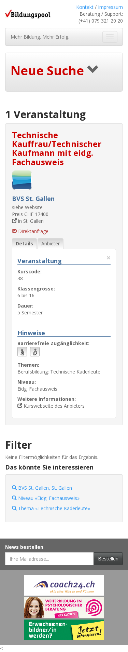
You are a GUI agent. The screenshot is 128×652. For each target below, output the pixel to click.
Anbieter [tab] (50, 243)
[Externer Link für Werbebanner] (64, 585)
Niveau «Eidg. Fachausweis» (48, 498)
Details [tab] (24, 243)
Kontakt (85, 7)
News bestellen (24, 547)
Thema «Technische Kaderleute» (53, 508)
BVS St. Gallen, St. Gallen (44, 488)
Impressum (110, 7)
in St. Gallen (30, 221)
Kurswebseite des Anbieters (53, 406)
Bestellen (108, 558)
